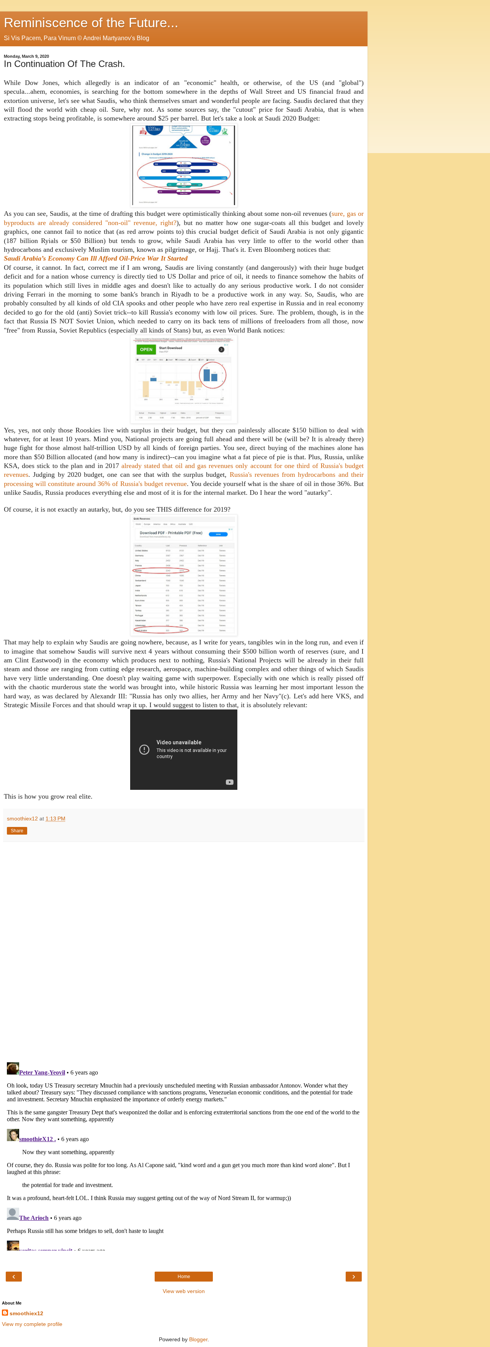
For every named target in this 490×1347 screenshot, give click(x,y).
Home (184, 1276)
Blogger (198, 1339)
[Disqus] (184, 949)
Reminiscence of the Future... (91, 22)
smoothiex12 (26, 1313)
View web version (184, 1291)
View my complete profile (32, 1324)
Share (17, 830)
